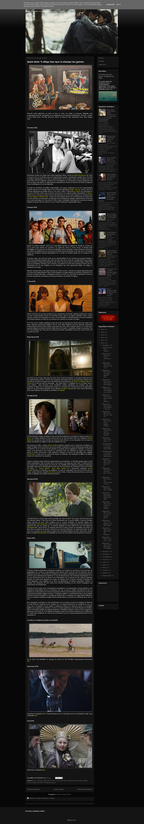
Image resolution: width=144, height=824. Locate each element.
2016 (102, 329)
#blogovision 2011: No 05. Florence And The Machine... (107, 398)
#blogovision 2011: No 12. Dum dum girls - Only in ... (107, 471)
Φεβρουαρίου (106, 575)
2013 (102, 337)
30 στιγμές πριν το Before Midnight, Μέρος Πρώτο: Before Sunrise (112, 272)
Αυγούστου (105, 559)
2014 (102, 335)
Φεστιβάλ (101, 61)
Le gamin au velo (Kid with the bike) (77, 780)
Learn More (110, 4)
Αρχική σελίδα (58, 789)
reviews (34, 782)
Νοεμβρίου (105, 551)
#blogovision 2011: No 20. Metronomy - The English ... (107, 545)
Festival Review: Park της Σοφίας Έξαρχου (112, 252)
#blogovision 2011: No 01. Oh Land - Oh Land (107, 365)
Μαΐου (104, 567)
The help (45, 782)
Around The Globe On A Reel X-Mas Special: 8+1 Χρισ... (106, 496)
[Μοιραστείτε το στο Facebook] (62, 778)
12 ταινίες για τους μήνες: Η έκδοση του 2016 (106, 76)
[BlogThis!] (58, 778)
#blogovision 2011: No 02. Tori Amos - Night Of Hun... (106, 374)
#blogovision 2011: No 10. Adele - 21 (106, 439)
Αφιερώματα (102, 64)
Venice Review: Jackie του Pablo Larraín (111, 159)
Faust (53, 780)
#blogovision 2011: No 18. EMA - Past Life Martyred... (106, 531)
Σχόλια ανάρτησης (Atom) (63, 794)
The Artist (40, 782)
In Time (58, 780)
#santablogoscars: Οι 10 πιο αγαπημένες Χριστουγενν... (107, 446)
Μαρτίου (105, 573)
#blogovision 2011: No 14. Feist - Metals (107, 488)
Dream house (47, 780)
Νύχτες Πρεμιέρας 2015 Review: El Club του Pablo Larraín (112, 292)
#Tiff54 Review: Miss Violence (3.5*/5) (111, 234)
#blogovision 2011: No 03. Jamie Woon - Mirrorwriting (107, 382)
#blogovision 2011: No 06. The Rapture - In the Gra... (107, 406)
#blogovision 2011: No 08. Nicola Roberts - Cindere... (106, 422)
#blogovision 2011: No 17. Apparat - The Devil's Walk (107, 523)
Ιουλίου (104, 562)
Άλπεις (34, 780)
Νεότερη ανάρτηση (33, 789)
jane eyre (63, 780)
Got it (118, 4)
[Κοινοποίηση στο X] (60, 778)
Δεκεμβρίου (105, 345)
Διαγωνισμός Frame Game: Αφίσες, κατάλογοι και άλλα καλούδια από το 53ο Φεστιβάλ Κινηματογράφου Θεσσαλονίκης (107, 115)
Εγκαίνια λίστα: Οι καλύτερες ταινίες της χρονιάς (111, 138)
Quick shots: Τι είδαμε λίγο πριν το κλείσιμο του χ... (106, 357)
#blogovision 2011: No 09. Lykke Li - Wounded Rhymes (106, 432)
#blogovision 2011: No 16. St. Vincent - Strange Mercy (106, 514)
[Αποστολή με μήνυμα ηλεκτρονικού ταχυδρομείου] (56, 778)
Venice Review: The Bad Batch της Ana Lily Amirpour (111, 177)
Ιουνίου (104, 565)
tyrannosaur (52, 782)
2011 (102, 343)
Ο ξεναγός (40, 780)
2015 (102, 332)
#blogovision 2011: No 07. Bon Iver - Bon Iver (107, 414)
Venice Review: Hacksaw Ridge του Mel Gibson (111, 215)
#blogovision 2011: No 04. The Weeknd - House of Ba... (107, 389)
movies (29, 782)
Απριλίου (105, 570)
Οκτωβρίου (105, 554)
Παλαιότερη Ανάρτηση (84, 789)
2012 (102, 340)
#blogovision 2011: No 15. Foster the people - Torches (106, 505)
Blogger (74, 820)
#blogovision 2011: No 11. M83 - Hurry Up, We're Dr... (106, 462)
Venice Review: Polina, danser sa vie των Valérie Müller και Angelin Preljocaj (107, 197)
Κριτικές (101, 58)
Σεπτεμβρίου (106, 557)
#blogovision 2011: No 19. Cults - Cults (106, 538)
